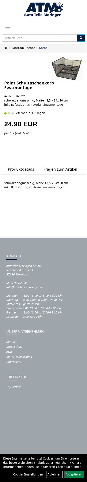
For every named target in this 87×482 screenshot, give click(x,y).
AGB (9, 352)
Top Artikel (13, 387)
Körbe (43, 48)
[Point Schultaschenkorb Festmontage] (67, 68)
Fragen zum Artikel (60, 169)
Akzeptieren (74, 474)
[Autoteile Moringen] (43, 9)
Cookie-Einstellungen (28, 474)
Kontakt (11, 342)
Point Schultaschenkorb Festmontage (29, 85)
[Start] (6, 48)
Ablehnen (54, 474)
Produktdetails (21, 169)
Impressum (13, 362)
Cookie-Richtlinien (69, 467)
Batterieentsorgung (19, 357)
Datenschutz (14, 347)
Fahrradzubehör (23, 48)
